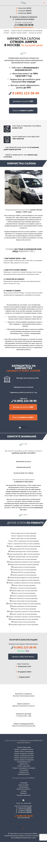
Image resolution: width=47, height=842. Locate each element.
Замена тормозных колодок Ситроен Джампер (24, 616)
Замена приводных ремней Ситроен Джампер (24, 562)
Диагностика (24, 764)
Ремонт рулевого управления (24, 759)
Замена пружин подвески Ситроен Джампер (24, 577)
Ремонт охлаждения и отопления (24, 768)
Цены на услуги (24, 785)
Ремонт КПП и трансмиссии (24, 751)
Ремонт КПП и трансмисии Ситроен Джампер (23, 541)
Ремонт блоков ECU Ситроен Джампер (24, 598)
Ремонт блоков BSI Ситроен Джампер (24, 601)
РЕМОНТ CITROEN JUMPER (19, 33)
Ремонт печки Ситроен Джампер (24, 593)
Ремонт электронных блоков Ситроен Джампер (24, 603)
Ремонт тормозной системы (24, 755)
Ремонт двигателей (24, 747)
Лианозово (24, 8)
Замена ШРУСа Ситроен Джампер (24, 572)
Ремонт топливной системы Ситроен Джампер (24, 546)
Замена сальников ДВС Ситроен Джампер (24, 556)
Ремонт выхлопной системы (23, 757)
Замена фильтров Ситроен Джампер (24, 559)
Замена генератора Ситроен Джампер (24, 590)
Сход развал (24, 770)
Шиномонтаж (24, 772)
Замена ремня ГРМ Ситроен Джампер (24, 549)
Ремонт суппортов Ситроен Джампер (24, 614)
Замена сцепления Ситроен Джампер (24, 606)
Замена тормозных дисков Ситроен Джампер (24, 611)
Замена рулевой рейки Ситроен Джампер (24, 619)
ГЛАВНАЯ (6, 30)
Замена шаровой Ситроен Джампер (24, 575)
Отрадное (24, 10)
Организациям (23, 787)
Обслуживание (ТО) (23, 762)
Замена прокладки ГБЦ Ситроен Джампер (24, 551)
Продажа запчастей (23, 795)
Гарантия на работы (23, 789)
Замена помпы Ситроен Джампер (24, 622)
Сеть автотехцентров (23, 778)
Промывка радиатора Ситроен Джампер (24, 624)
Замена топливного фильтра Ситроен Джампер (24, 583)
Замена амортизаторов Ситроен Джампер (24, 564)
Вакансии (23, 793)
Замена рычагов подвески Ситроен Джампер (24, 580)
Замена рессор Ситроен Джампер (24, 567)
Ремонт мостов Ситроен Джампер (24, 609)
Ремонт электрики (24, 766)
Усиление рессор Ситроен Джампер (24, 569)
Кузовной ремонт (24, 774)
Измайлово (24, 13)
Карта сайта (32, 837)
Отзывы (23, 791)
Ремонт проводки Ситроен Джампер (24, 596)
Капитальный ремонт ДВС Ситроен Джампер (24, 554)
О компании (23, 783)
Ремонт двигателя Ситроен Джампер (23, 533)
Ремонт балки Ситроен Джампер (24, 585)
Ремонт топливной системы (24, 749)
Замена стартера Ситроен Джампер (24, 588)
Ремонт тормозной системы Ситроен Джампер (23, 543)
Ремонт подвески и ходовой (24, 753)
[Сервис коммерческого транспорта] (23, 3)
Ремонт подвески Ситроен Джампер (23, 536)
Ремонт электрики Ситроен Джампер (23, 538)
